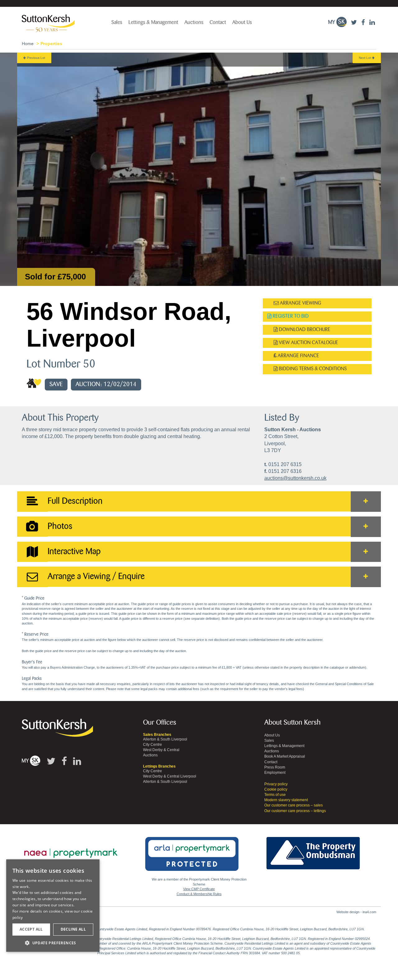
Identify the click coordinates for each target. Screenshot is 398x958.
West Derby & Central (161, 750)
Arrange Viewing (300, 303)
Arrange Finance (297, 355)
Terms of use (275, 794)
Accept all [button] (31, 929)
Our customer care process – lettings (295, 811)
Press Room (274, 767)
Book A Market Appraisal (284, 756)
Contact (218, 22)
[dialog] (53, 905)
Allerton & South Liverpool (165, 739)
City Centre (152, 744)
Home (28, 43)
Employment (274, 772)
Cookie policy (275, 789)
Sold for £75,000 (55, 276)
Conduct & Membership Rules (199, 894)
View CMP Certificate (199, 889)
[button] (52, 943)
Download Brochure (304, 329)
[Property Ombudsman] (313, 850)
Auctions (193, 22)
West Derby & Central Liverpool (169, 776)
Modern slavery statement (286, 800)
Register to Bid (290, 316)
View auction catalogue (308, 342)
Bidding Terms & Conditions (312, 369)
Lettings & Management (153, 22)
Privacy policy (276, 784)
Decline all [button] (73, 929)
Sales (116, 22)
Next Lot (365, 57)
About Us (242, 22)
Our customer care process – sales (293, 805)
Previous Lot (35, 57)
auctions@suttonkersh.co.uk (295, 478)
